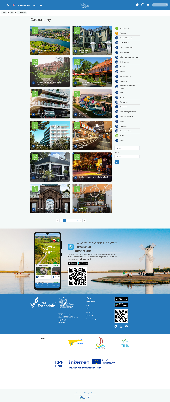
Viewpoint (123, 107)
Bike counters (124, 28)
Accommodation (125, 76)
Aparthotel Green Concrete (46, 114)
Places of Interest (126, 38)
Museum (122, 72)
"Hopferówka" (83, 50)
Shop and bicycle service (128, 112)
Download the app (91, 319)
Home (4, 13)
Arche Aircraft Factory (44, 145)
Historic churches (125, 131)
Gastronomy (22, 13)
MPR (40, 5)
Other (122, 140)
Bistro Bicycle (83, 209)
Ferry (121, 92)
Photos (122, 136)
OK (117, 162)
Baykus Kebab (41, 177)
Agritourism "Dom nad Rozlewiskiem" (49, 82)
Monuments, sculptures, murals (128, 87)
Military (122, 67)
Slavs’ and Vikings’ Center (45, 50)
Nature (122, 97)
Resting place (124, 62)
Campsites (123, 81)
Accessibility (89, 312)
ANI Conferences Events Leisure (90, 82)
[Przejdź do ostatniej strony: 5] (84, 220)
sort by (117, 153)
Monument (123, 126)
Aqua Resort (83, 114)
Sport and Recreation (127, 116)
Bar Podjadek (83, 145)
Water (122, 121)
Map (34, 5)
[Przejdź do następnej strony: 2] (81, 220)
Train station (124, 102)
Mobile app (89, 315)
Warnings (123, 33)
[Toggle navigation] (3, 5)
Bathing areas (124, 52)
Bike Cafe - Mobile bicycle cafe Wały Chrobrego (53, 209)
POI (12, 13)
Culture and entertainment (129, 57)
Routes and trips (24, 5)
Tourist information (126, 47)
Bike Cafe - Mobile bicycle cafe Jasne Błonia (93, 177)
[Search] (166, 5)
